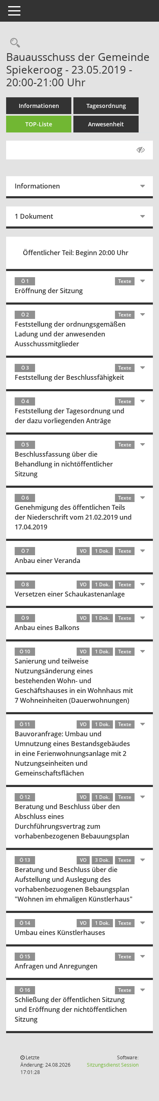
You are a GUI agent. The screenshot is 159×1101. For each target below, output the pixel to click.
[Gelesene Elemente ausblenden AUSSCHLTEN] (140, 150)
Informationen (39, 106)
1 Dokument (34, 216)
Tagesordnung (106, 106)
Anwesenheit (106, 124)
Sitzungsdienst (113, 1064)
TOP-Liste (38, 124)
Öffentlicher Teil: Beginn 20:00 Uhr (75, 252)
